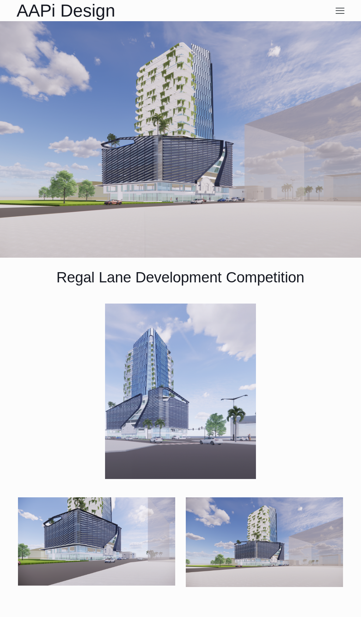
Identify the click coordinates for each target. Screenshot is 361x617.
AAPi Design (66, 10)
